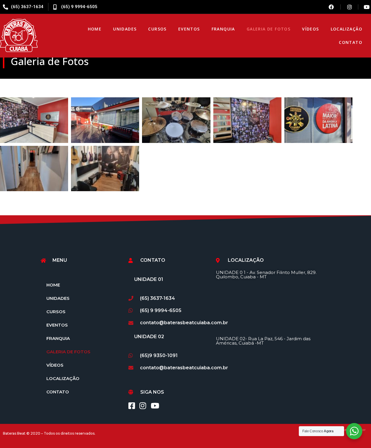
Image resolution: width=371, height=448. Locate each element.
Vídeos (310, 29)
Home (95, 29)
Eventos (189, 29)
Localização (346, 29)
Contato (350, 42)
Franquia (223, 29)
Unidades (125, 29)
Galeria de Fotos (268, 29)
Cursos (157, 29)
